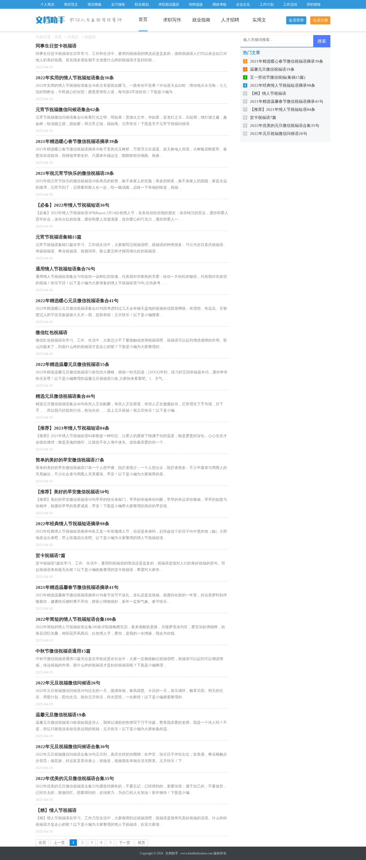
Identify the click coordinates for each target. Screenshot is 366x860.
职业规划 (142, 4)
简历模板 (95, 4)
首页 (143, 19)
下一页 (124, 843)
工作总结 (290, 4)
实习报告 (118, 4)
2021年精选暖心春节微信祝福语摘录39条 (286, 61)
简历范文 (71, 4)
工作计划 (267, 4)
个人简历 (47, 4)
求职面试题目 (168, 4)
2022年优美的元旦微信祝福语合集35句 (284, 125)
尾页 (141, 843)
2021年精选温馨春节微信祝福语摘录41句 (286, 101)
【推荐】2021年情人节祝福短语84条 (282, 109)
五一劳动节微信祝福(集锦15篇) (277, 77)
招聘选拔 (196, 4)
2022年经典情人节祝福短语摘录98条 (282, 85)
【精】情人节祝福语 (268, 93)
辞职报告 (314, 4)
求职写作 (172, 19)
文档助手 (171, 853)
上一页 (59, 843)
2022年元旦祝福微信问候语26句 (278, 133)
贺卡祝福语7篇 (263, 117)
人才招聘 (230, 19)
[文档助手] (51, 20)
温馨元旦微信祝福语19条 (272, 69)
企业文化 (243, 4)
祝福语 (90, 37)
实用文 (259, 19)
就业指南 (201, 19)
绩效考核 (219, 4)
